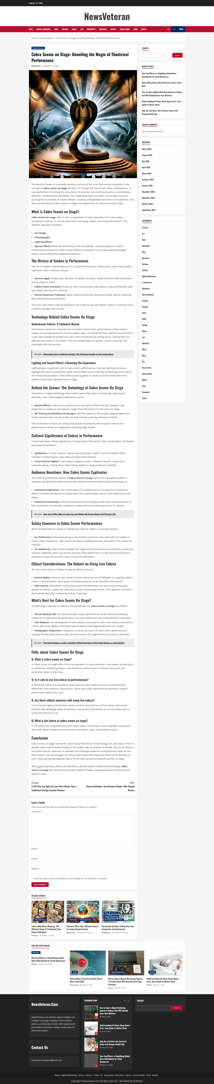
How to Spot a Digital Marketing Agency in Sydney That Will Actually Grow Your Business (125, 981)
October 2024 (147, 203)
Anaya (35, 935)
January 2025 (147, 185)
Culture (65, 29)
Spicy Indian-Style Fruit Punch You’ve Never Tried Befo (86, 980)
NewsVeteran (107, 16)
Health (143, 29)
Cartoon (145, 264)
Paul (150, 985)
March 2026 (146, 149)
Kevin (35, 964)
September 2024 (148, 209)
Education (103, 29)
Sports (113, 29)
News (31, 29)
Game (56, 29)
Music (144, 349)
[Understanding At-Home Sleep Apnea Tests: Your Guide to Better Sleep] (165, 963)
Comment (36, 811)
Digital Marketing (44, 29)
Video (181, 29)
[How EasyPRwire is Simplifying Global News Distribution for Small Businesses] (49, 953)
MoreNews (125, 1081)
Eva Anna (36, 66)
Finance (145, 306)
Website (35, 868)
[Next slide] (128, 1000)
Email (34, 858)
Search (145, 48)
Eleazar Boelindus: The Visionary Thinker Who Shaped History (110, 786)
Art (81, 29)
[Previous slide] (124, 1000)
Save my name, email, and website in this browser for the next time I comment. (70, 878)
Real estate (146, 367)
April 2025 (146, 167)
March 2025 (146, 173)
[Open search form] (168, 29)
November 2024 (148, 197)
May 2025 (146, 161)
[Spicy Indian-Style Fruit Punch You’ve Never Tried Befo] (88, 963)
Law (143, 337)
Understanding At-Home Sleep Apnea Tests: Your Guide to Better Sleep (163, 980)
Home (144, 331)
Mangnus (71, 933)
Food (135, 29)
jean (111, 988)
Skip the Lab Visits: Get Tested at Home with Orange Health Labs (91, 1028)
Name (35, 848)
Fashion (145, 300)
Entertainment (38, 48)
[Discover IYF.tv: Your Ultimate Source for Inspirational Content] (83, 912)
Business (145, 258)
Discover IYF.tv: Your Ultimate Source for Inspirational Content (83, 928)
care (39, 766)
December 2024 (148, 191)
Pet (143, 361)
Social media (125, 29)
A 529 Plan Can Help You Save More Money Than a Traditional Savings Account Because (54, 786)
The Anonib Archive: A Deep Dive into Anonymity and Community (118, 928)
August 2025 (147, 155)
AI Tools (145, 227)
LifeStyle (145, 343)
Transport (146, 392)
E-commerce (147, 282)
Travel (74, 29)
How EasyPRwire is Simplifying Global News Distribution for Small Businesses (48, 959)
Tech (120, 920)
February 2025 (148, 179)
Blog (106, 913)
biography (91, 29)
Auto (144, 239)
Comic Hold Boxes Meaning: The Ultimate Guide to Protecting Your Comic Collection (46, 929)
